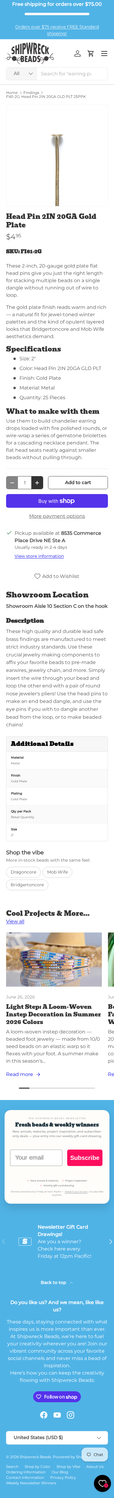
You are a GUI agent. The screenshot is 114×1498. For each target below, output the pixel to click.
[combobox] (57, 73)
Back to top (54, 1282)
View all (15, 921)
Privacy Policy (63, 1477)
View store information (39, 556)
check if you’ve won (76, 1191)
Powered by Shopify (71, 1457)
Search (12, 1466)
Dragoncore (23, 872)
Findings (31, 93)
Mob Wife (57, 872)
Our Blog (60, 1472)
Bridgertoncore (27, 884)
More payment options (57, 516)
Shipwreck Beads (35, 1457)
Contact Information (25, 1477)
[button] (91, 53)
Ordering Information (26, 1472)
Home (12, 93)
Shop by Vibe (68, 1466)
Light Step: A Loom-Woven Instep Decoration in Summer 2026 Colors (53, 1014)
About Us (95, 1466)
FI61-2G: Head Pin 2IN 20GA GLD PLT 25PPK (46, 97)
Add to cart (78, 482)
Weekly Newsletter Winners (31, 1483)
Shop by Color (37, 1466)
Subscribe (84, 1157)
